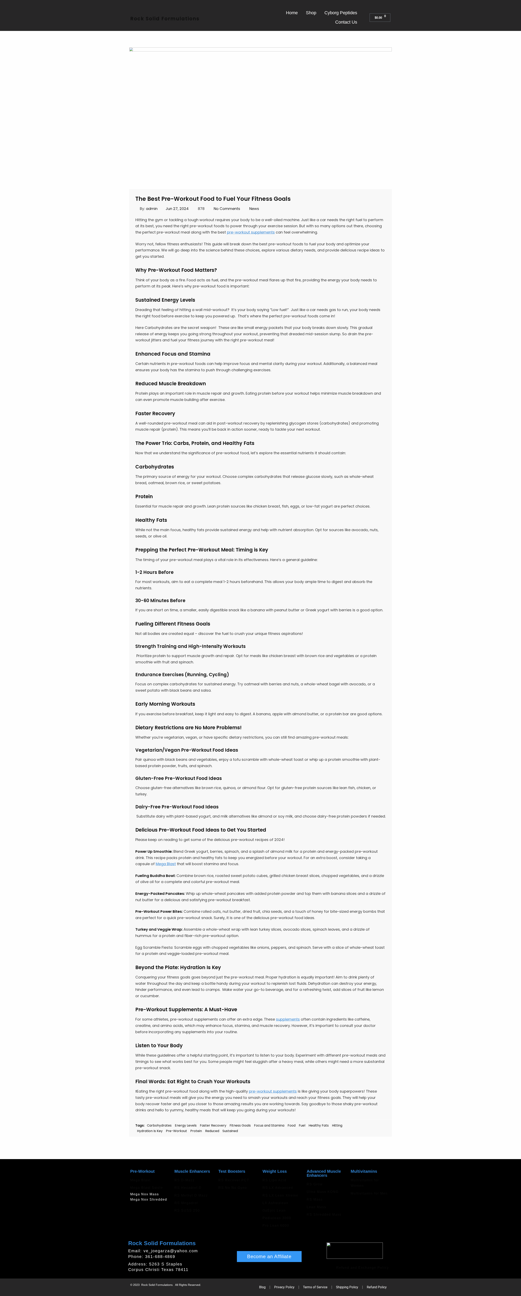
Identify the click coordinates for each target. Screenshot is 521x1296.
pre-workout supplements (251, 232)
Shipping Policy (347, 1287)
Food (292, 1125)
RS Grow (315, 1184)
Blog (262, 1287)
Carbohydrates (159, 1125)
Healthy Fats (319, 1125)
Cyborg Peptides (340, 12)
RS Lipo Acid (274, 1180)
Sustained (230, 1131)
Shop (311, 12)
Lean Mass (316, 1207)
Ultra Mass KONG (323, 1191)
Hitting (337, 1125)
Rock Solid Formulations (164, 18)
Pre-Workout (176, 1131)
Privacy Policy (284, 1287)
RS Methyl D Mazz (191, 1195)
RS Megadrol (186, 1203)
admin (152, 208)
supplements (288, 1019)
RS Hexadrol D (188, 1187)
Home (292, 12)
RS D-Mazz (184, 1180)
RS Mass (315, 1199)
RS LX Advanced (278, 1187)
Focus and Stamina (269, 1125)
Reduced (212, 1131)
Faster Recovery (213, 1125)
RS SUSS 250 (187, 1210)
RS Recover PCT (233, 1180)
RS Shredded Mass (324, 1214)
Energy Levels (186, 1125)
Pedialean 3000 (277, 1218)
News (254, 208)
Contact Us (346, 22)
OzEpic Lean (274, 1210)
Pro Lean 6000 (276, 1225)
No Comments (227, 208)
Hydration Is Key (150, 1131)
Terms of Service (315, 1287)
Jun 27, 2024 (177, 208)
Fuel (302, 1125)
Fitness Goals (240, 1125)
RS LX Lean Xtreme (280, 1195)
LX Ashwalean (275, 1203)
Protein (196, 1131)
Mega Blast (166, 863)
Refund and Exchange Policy (362, 1267)
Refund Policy (377, 1287)
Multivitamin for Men (369, 1193)
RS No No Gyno (232, 1187)
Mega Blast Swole (146, 1187)
